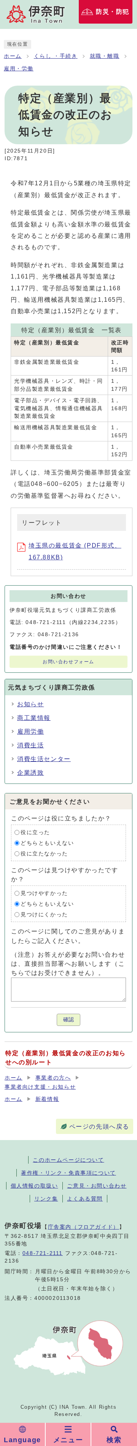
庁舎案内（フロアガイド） (83, 1227)
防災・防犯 (112, 11)
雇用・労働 (18, 69)
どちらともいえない (47, 843)
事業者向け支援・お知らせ (40, 1087)
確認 (68, 1019)
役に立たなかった (44, 854)
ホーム (13, 56)
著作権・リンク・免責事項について (68, 1173)
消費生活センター (44, 759)
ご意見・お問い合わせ (96, 1186)
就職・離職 (104, 56)
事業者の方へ (53, 1078)
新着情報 (47, 1099)
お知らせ (30, 704)
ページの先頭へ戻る (99, 1126)
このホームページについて (68, 1160)
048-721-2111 (42, 1253)
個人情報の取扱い (34, 1186)
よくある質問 (85, 1199)
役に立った (35, 832)
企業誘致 (30, 772)
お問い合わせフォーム (68, 661)
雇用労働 (30, 731)
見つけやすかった (44, 893)
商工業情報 (34, 718)
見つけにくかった (44, 914)
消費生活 (30, 745)
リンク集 (46, 1199)
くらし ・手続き (56, 56)
